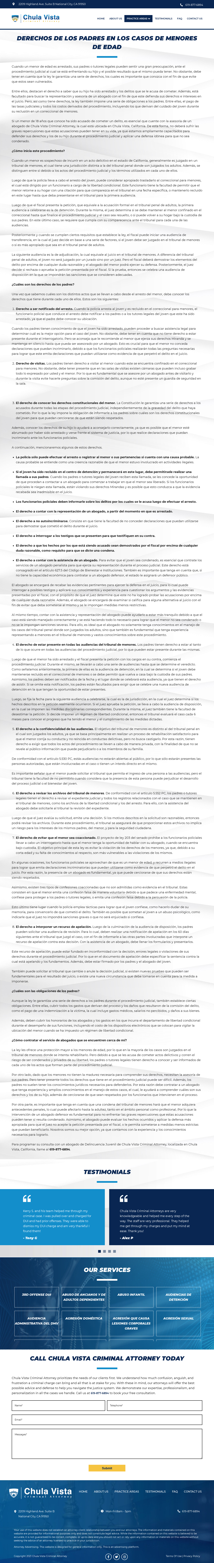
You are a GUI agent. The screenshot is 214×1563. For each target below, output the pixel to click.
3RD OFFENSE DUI (36, 1295)
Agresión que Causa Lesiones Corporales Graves (131, 1323)
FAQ (175, 1491)
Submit (107, 1468)
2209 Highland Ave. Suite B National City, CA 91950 (52, 4)
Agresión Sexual (178, 1318)
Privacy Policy (192, 1556)
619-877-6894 (194, 5)
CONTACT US (193, 1491)
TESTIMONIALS (155, 1491)
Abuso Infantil (131, 1295)
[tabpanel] (160, 1217)
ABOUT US (101, 1491)
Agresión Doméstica (83, 1318)
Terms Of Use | (175, 1556)
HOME (83, 1491)
